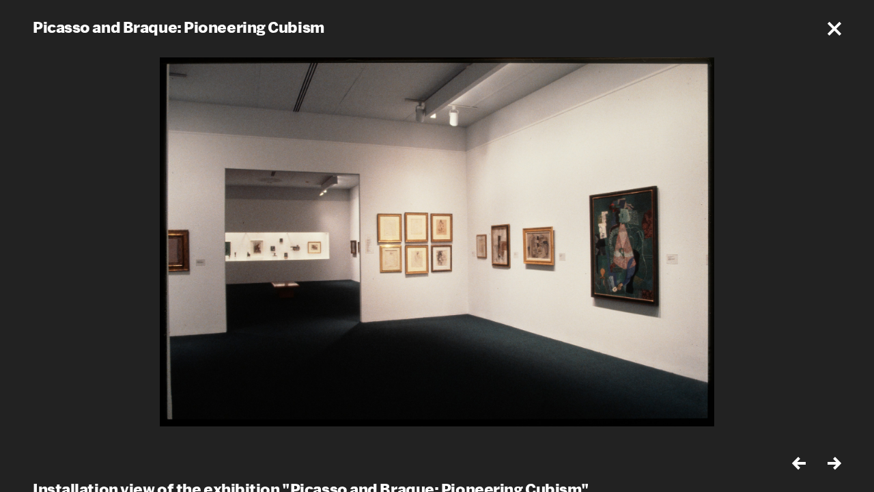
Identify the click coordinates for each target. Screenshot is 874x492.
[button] (834, 28)
